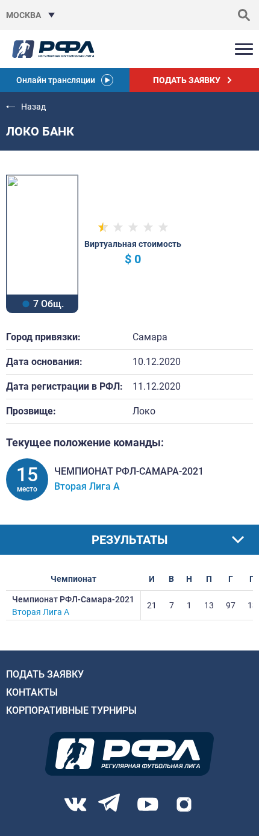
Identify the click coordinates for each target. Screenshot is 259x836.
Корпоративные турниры (71, 710)
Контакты (32, 692)
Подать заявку (45, 674)
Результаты (129, 539)
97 (231, 605)
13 (209, 605)
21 (152, 605)
